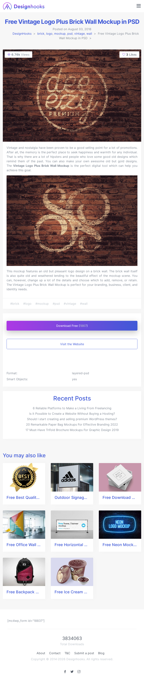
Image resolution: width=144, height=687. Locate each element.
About (41, 653)
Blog (101, 653)
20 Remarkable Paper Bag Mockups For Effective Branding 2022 (72, 424)
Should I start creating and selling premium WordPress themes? (72, 419)
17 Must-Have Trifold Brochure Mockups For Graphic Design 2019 (72, 430)
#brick (15, 303)
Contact (55, 653)
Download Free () (72, 326)
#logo (27, 303)
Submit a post (84, 653)
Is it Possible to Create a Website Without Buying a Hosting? (72, 413)
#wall (84, 303)
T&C (67, 653)
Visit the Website (72, 344)
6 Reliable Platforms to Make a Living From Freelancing (72, 408)
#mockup (42, 303)
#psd (57, 303)
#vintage (70, 303)
